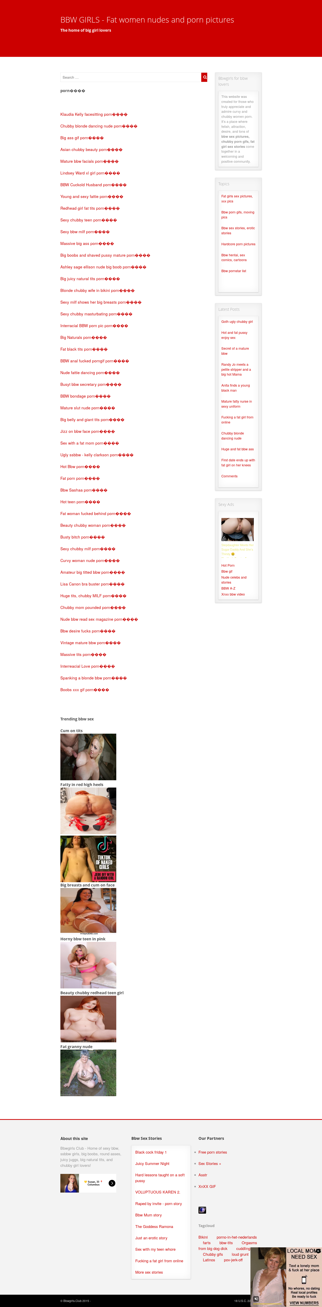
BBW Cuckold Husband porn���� (93, 184)
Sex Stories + (209, 1163)
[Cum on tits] (88, 778)
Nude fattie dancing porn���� (90, 372)
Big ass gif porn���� (82, 137)
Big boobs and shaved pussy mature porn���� (105, 255)
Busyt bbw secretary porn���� (90, 384)
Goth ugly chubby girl (237, 321)
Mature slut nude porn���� (87, 407)
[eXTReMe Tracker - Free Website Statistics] (202, 1212)
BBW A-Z (228, 588)
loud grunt (240, 1254)
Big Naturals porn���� (83, 337)
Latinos (209, 1259)
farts (207, 1242)
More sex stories (149, 1272)
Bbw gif (226, 571)
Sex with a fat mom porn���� (89, 443)
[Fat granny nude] (88, 1094)
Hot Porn (228, 565)
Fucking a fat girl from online (159, 1260)
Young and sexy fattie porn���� (91, 196)
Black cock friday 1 (151, 1152)
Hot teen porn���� (80, 501)
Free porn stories (212, 1152)
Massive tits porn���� (83, 654)
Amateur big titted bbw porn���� (92, 572)
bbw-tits (226, 1242)
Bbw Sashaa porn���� (84, 490)
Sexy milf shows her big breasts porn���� (101, 302)
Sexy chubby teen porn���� (88, 220)
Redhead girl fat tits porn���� (90, 208)
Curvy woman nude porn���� (90, 560)
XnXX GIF (207, 1186)
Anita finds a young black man (235, 388)
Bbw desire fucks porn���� (88, 631)
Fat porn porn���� (80, 478)
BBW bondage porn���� (85, 396)
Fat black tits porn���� (84, 349)
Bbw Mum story (148, 1215)
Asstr (202, 1174)
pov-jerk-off (233, 1259)
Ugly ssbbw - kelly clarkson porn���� (97, 454)
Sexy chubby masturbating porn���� (96, 313)
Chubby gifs (213, 1254)
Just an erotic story (151, 1237)
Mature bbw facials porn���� (89, 161)
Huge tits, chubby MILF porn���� (93, 595)
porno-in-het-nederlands (237, 1237)
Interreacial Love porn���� (87, 666)
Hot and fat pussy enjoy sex (234, 335)
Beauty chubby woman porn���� (93, 525)
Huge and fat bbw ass (237, 449)
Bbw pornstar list (233, 270)
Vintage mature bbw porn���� (90, 642)
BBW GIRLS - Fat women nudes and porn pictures (147, 19)
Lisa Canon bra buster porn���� (92, 584)
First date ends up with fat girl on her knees (238, 462)
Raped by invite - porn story (158, 1203)
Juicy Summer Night (152, 1163)
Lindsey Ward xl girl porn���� (90, 173)
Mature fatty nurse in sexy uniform (236, 404)
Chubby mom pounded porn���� (93, 607)
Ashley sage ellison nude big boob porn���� (103, 267)
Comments (229, 476)
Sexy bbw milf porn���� (85, 231)
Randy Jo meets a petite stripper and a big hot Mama (236, 369)
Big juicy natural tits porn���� (90, 278)
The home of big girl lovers (85, 30)
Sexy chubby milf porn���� (88, 548)
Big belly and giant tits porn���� (92, 419)
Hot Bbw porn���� (80, 466)
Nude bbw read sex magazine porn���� (99, 619)
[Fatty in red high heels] (88, 832)
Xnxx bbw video (233, 594)
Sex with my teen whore (155, 1249)
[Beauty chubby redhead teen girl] (88, 1040)
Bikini (203, 1237)
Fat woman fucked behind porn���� (95, 513)
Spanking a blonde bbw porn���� (93, 678)
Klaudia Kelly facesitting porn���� (94, 114)
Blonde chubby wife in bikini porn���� (97, 290)
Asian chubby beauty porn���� (91, 149)
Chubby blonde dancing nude (232, 435)
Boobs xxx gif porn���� (84, 689)
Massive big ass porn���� (87, 243)
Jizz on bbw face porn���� (87, 431)
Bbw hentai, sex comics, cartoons (234, 257)
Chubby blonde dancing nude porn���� (99, 126)
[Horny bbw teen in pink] (88, 987)
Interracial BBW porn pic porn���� (94, 325)
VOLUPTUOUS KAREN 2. (157, 1192)
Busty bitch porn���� (82, 537)
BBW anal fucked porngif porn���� (94, 360)
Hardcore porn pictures (238, 244)
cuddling (243, 1248)
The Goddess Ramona (154, 1226)
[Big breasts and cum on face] (88, 933)
